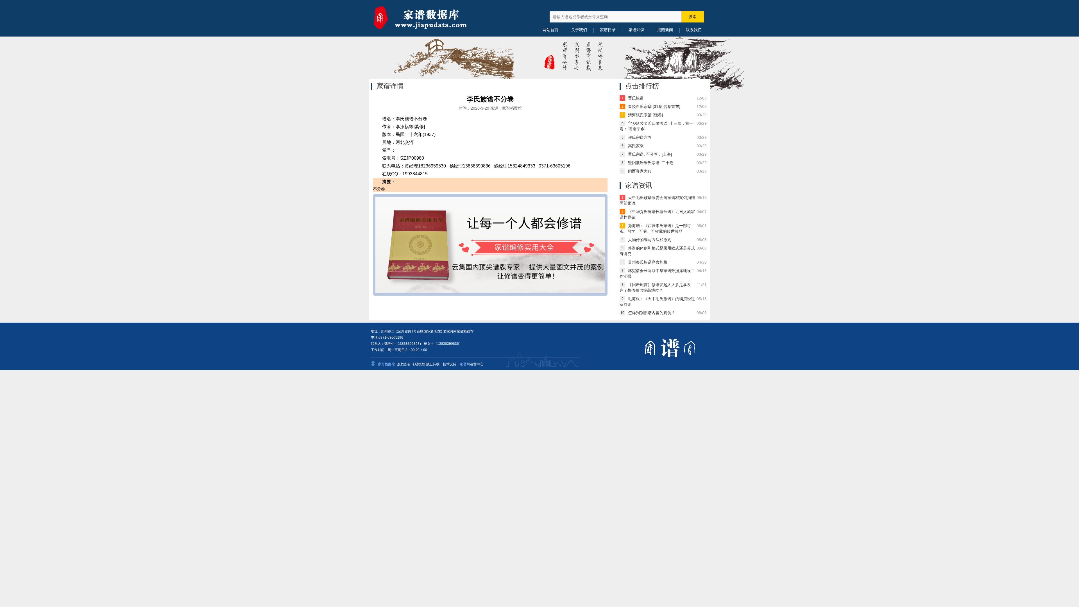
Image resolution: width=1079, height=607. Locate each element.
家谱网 (465, 364)
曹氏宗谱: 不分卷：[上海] (650, 154)
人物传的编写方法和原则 (649, 239)
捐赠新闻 (665, 30)
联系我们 (694, 30)
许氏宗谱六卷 (640, 137)
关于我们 (579, 30)
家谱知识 (636, 30)
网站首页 (550, 30)
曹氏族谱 (636, 98)
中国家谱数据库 (427, 18)
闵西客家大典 (640, 171)
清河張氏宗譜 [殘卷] (645, 115)
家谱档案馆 (386, 364)
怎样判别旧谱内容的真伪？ (651, 313)
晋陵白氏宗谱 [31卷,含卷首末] (654, 106)
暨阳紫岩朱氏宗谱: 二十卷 (651, 162)
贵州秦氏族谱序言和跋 (647, 262)
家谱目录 (608, 30)
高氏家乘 (636, 146)
